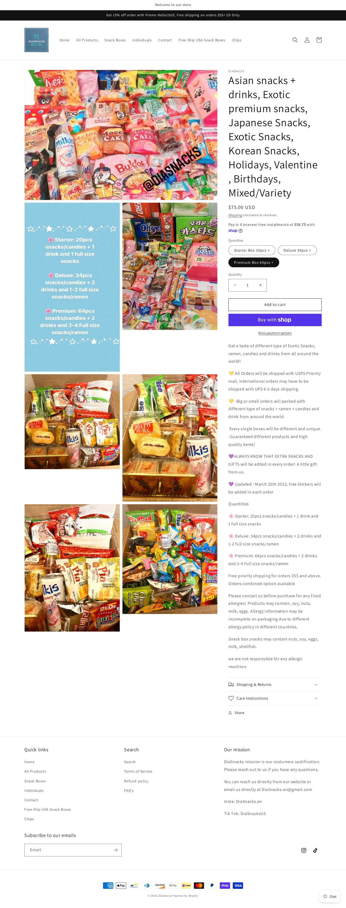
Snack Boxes (35, 781)
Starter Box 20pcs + (252, 250)
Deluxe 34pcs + (297, 250)
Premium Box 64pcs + (254, 262)
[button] (295, 40)
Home (29, 761)
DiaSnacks (164, 895)
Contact (31, 799)
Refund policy (136, 781)
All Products (35, 771)
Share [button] (240, 712)
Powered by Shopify (185, 895)
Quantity (235, 274)
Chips (29, 818)
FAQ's (129, 790)
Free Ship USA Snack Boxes (47, 809)
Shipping (235, 215)
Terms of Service (138, 771)
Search (130, 761)
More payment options (275, 333)
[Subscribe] (115, 850)
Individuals (34, 790)
